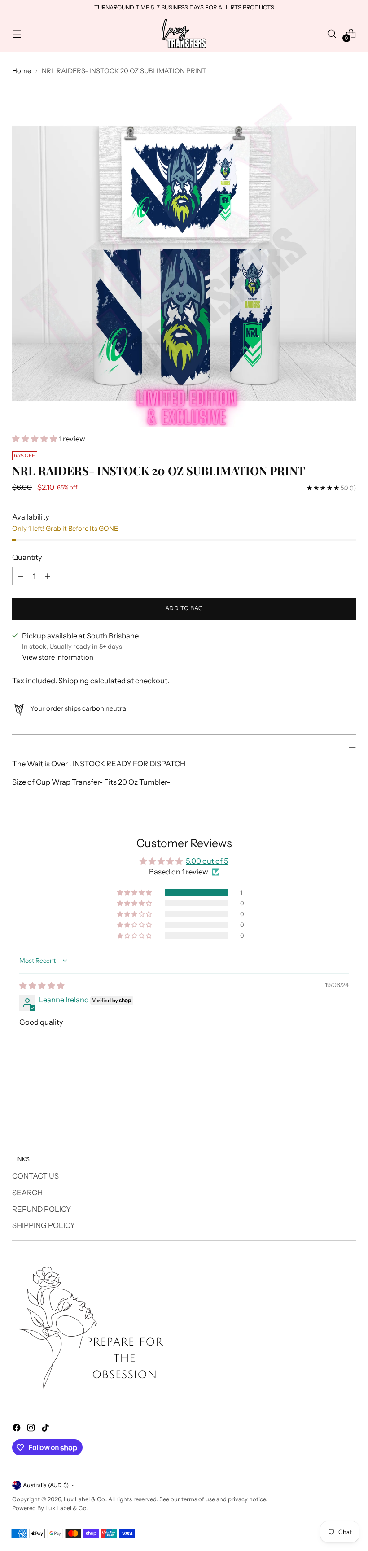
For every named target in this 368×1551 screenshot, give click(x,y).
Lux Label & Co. (84, 1499)
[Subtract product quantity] (21, 576)
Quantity (27, 557)
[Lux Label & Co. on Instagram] (31, 1429)
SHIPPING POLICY (43, 1225)
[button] (35, 438)
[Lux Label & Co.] (184, 33)
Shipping (73, 680)
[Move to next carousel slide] (348, 1102)
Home (21, 71)
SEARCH (27, 1192)
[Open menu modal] (17, 33)
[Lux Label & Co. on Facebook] (17, 1429)
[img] (42, 985)
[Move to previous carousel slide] (327, 1102)
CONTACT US (35, 1175)
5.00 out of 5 (207, 860)
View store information (57, 657)
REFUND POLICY (41, 1209)
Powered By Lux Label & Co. (50, 1508)
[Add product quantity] (47, 576)
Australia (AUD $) (46, 1485)
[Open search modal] (332, 33)
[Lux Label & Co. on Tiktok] (46, 1429)
